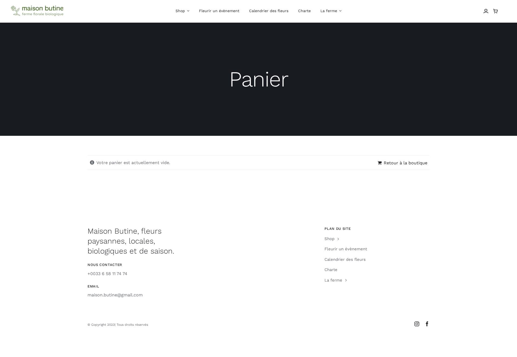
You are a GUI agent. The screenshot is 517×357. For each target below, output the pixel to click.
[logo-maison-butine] (38, 7)
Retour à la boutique (405, 162)
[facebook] (427, 323)
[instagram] (416, 323)
